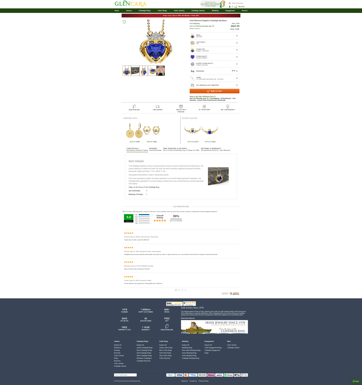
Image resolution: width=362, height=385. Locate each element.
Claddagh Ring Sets (143, 361)
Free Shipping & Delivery (181, 149)
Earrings (117, 350)
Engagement (209, 341)
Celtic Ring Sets (164, 358)
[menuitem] (116, 10)
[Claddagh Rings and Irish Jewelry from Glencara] (132, 4)
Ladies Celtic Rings (165, 347)
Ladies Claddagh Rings (145, 347)
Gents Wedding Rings (189, 353)
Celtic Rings (163, 341)
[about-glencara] (214, 327)
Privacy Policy (203, 381)
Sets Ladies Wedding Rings (191, 350)
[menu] (181, 10)
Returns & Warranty (215, 149)
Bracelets (117, 353)
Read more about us (188, 318)
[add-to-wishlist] (124, 22)
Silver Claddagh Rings (144, 355)
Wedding (185, 341)
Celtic (118, 363)
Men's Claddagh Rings (144, 350)
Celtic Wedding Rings (189, 355)
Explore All (117, 345)
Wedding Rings (187, 347)
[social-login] (230, 7)
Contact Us (193, 381)
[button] (127, 70)
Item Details (137, 149)
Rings (116, 358)
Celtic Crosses (119, 355)
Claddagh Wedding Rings (190, 358)
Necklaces (117, 347)
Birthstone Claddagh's (144, 358)
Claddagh (120, 366)
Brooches (117, 361)
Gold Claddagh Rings (144, 353)
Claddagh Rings (142, 341)
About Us (184, 381)
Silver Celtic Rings (165, 355)
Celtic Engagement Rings (213, 347)
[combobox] (237, 3)
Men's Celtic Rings (165, 350)
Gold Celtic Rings (165, 353)
